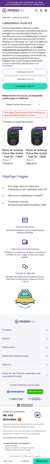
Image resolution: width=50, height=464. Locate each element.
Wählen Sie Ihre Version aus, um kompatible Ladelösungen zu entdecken (22, 97)
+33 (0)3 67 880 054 (25, 273)
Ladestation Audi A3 (25, 86)
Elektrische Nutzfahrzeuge (15, 356)
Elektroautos (8, 347)
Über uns (6, 364)
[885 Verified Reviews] (25, 310)
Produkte (6, 330)
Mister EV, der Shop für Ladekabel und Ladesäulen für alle (21, 375)
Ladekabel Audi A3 (25, 79)
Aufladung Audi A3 (25, 72)
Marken (6, 338)
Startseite (6, 17)
